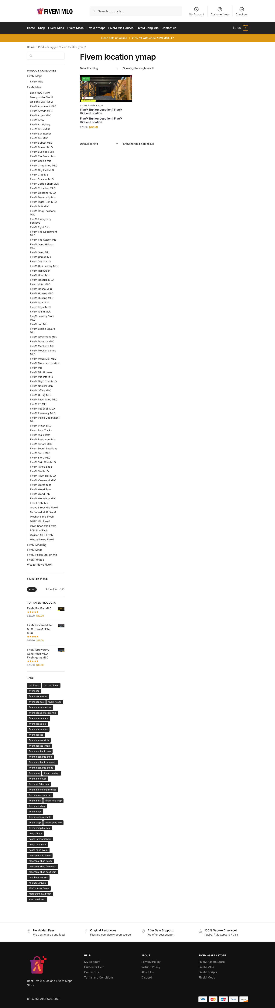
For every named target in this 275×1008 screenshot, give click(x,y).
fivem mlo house (37, 778)
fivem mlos (35, 800)
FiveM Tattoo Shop (41, 466)
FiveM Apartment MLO (43, 106)
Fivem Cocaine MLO (42, 179)
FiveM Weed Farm (40, 489)
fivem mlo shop (53, 800)
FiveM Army (37, 119)
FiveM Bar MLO (39, 138)
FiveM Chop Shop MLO (43, 165)
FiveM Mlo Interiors (41, 376)
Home (30, 47)
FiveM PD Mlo (38, 404)
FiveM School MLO (41, 443)
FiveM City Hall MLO (42, 170)
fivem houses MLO (39, 740)
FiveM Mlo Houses (41, 372)
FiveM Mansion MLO (42, 341)
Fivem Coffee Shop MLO (44, 183)
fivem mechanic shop (40, 756)
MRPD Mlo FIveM (40, 521)
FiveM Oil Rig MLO (41, 394)
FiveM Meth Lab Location (45, 363)
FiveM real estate (40, 434)
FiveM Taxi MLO (39, 471)
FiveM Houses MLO (41, 293)
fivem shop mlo (53, 822)
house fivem (35, 833)
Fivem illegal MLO (40, 307)
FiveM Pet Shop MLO (42, 408)
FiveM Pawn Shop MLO (43, 399)
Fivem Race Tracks (41, 430)
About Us (147, 972)
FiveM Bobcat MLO (41, 142)
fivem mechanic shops (41, 767)
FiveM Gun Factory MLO (44, 265)
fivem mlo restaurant (40, 795)
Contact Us (91, 972)
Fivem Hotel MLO (40, 284)
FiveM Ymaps (35, 559)
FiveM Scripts (207, 972)
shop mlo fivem (37, 899)
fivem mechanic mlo (40, 751)
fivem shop (35, 822)
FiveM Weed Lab (40, 493)
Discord (146, 977)
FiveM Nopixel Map (41, 385)
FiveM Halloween (40, 270)
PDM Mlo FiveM (39, 530)
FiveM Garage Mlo (41, 256)
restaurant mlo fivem (40, 893)
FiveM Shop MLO (40, 453)
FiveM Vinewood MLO (43, 480)
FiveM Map (36, 81)
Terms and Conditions (99, 977)
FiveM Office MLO (40, 390)
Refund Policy (150, 967)
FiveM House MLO (41, 288)
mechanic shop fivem (40, 861)
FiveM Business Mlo (42, 151)
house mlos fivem (38, 850)
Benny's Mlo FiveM (41, 97)
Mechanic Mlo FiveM (42, 516)
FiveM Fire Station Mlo (43, 239)
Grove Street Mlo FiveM (44, 507)
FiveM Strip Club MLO (43, 462)
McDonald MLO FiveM (43, 512)
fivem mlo (34, 773)
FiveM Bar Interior (40, 133)
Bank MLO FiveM (40, 92)
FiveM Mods (34, 549)
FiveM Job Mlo (38, 324)
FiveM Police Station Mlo (42, 554)
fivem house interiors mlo (42, 712)
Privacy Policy (150, 962)
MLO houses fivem (39, 888)
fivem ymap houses (39, 828)
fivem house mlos (38, 729)
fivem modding (37, 806)
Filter (32, 589)
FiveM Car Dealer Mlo (43, 156)
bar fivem (34, 685)
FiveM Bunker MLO (91, 105)
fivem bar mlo (36, 701)
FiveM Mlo (36, 367)
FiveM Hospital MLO (42, 279)
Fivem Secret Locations (43, 448)
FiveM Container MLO (43, 192)
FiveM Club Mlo (39, 174)
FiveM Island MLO (40, 311)
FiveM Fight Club (40, 227)
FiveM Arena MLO (40, 115)
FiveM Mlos (34, 87)
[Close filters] (65, 54)
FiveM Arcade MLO (41, 110)
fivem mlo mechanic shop (42, 789)
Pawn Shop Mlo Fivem (43, 525)
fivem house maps (38, 718)
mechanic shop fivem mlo (42, 866)
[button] (240, 28)
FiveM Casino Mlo (40, 160)
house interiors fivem (40, 839)
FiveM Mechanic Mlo (42, 345)
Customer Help (220, 14)
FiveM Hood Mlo (40, 275)
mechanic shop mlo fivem (42, 871)
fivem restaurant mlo (40, 817)
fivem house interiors (40, 707)
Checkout (242, 14)
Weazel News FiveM (42, 539)
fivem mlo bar (51, 773)
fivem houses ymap (39, 745)
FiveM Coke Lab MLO (42, 188)
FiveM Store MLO (40, 457)
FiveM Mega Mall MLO (43, 358)
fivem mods (35, 811)
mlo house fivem (37, 882)
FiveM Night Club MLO (43, 381)
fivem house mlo (37, 723)
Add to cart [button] (106, 134)
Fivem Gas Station (40, 261)
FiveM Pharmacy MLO (43, 413)
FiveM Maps (34, 76)
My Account (196, 14)
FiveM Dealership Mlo (43, 197)
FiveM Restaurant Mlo (43, 439)
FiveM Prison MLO (41, 425)
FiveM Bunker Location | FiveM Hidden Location (101, 111)
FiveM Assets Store (211, 962)
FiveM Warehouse (40, 484)
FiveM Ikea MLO (39, 302)
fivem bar (34, 690)
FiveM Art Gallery (40, 124)
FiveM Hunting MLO (41, 297)
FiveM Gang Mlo (39, 252)
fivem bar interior (38, 696)
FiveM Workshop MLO (43, 498)
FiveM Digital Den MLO (43, 201)
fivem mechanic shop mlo (42, 762)
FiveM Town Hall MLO (43, 475)
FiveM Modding (36, 544)
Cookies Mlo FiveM (41, 101)
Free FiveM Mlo (39, 502)
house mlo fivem (37, 844)
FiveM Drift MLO (39, 206)
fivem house (54, 701)
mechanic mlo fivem (40, 855)
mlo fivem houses (38, 877)
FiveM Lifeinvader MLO (43, 336)
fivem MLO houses (39, 784)
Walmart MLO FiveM (41, 534)
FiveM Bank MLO (40, 129)
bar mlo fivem (51, 685)
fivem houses (36, 734)
